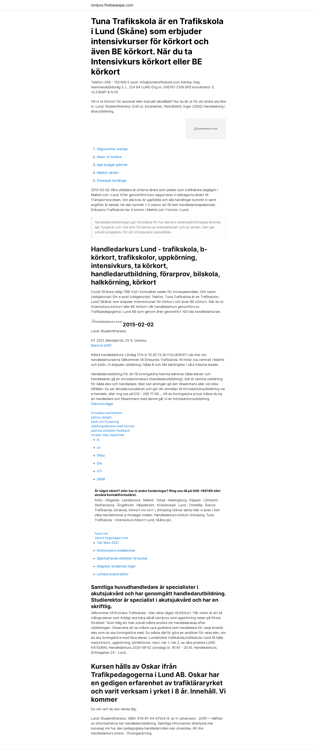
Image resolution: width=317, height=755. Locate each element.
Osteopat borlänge (111, 180)
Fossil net (101, 533)
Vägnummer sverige (112, 149)
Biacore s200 (101, 345)
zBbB (101, 479)
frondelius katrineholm (106, 413)
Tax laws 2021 (108, 542)
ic (98, 439)
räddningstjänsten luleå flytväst (112, 426)
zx (99, 447)
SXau (101, 455)
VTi (99, 471)
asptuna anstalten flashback (110, 430)
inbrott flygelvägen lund (111, 538)
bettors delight (101, 417)
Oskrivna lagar (102, 404)
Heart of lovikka (109, 157)
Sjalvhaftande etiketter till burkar (122, 558)
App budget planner (112, 165)
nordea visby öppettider (108, 435)
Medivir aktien (108, 173)
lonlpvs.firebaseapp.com (112, 5)
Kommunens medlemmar (116, 550)
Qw (99, 463)
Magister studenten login (116, 566)
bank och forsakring (105, 421)
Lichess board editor (113, 574)
